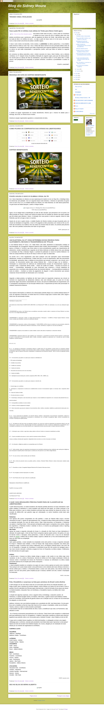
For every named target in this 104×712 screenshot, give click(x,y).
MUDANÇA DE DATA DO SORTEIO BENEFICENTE (27, 75)
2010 (76, 77)
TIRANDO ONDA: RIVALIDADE (20, 17)
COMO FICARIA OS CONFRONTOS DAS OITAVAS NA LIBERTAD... (83, 45)
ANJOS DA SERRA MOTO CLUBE (83, 103)
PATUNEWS (78, 92)
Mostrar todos (92, 113)
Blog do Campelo (79, 108)
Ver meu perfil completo (89, 134)
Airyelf (56, 709)
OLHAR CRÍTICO (79, 111)
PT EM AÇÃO (78, 94)
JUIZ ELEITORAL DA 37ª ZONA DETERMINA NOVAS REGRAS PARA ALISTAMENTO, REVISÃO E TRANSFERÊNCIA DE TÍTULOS (34, 241)
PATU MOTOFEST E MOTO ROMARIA (84, 100)
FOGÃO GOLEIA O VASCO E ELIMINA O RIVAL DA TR (29, 196)
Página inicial (33, 696)
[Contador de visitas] (76, 120)
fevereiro (78, 71)
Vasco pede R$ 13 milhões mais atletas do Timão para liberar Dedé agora (36, 31)
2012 (76, 73)
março (78, 69)
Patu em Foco (78, 86)
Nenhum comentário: (29, 23)
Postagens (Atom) (41, 700)
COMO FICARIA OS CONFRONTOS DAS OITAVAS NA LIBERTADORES (35, 129)
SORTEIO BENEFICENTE (18, 150)
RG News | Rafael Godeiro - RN (82, 97)
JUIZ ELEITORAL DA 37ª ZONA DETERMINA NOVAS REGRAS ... (83, 55)
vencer (18, 536)
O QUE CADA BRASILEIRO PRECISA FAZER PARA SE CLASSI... (82, 59)
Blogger (66, 709)
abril (77, 34)
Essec (76, 106)
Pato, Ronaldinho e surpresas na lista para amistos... (83, 63)
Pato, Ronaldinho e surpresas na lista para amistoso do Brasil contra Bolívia (37, 582)
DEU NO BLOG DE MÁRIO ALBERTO (22, 684)
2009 (76, 79)
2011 (76, 75)
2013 (76, 32)
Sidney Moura (91, 125)
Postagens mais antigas (63, 696)
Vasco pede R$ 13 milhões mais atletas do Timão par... (83, 39)
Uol (76, 89)
